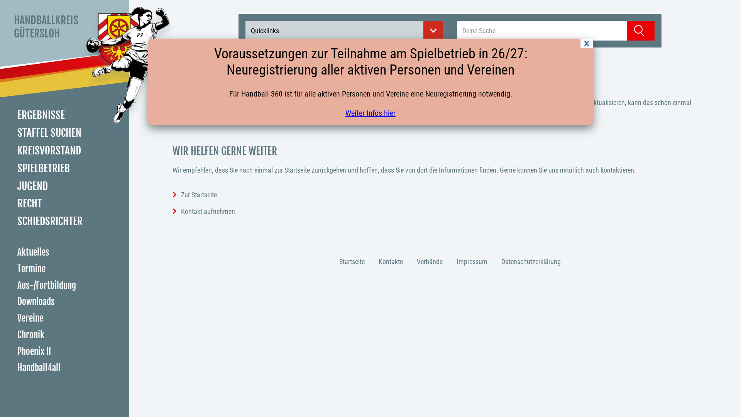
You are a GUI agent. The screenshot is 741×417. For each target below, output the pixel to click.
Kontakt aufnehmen (208, 211)
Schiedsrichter (50, 221)
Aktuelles (33, 252)
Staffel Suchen (49, 132)
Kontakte (391, 262)
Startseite (352, 262)
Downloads (35, 301)
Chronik (30, 335)
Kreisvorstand (49, 150)
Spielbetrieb (43, 168)
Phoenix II (34, 351)
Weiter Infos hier (370, 113)
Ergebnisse (41, 115)
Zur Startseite (199, 195)
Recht (29, 203)
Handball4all (39, 367)
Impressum (472, 262)
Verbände (430, 262)
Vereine (30, 318)
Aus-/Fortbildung (46, 285)
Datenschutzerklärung (531, 262)
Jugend (32, 186)
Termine (31, 269)
